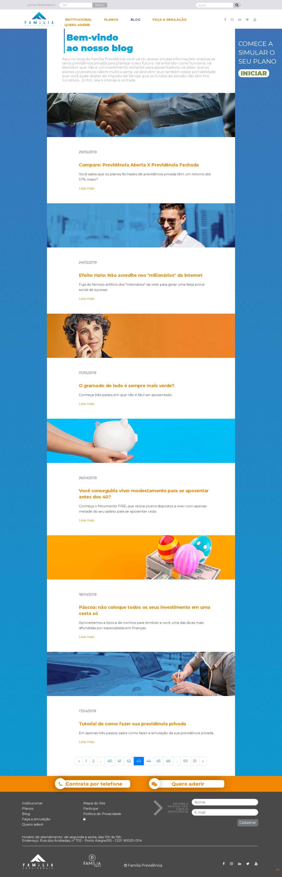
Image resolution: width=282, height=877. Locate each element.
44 (149, 761)
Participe (90, 808)
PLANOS (111, 20)
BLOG (135, 20)
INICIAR (254, 73)
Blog (26, 814)
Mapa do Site (94, 803)
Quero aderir (32, 824)
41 (119, 761)
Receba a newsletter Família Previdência (178, 807)
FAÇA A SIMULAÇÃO (170, 20)
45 (158, 761)
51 (195, 761)
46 (168, 761)
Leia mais (86, 188)
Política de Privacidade (102, 814)
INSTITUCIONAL (78, 20)
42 (129, 761)
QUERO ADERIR (77, 25)
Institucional (32, 803)
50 (185, 761)
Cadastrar (247, 822)
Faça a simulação (36, 819)
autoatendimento (41, 5)
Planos (27, 808)
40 (110, 761)
